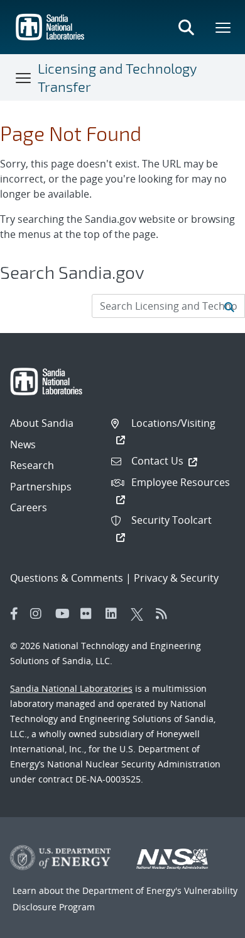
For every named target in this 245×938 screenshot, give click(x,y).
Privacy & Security (176, 578)
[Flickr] (89, 613)
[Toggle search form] (186, 27)
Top (208, 923)
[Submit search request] (229, 306)
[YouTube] (64, 613)
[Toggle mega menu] (223, 27)
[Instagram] (39, 613)
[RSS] (165, 613)
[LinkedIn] (115, 613)
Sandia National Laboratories (71, 688)
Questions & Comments (66, 578)
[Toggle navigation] (24, 77)
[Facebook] (14, 613)
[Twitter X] (140, 613)
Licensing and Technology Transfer (117, 77)
